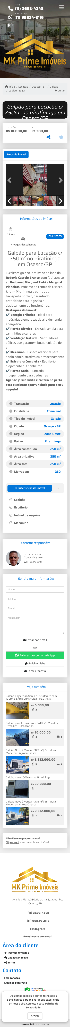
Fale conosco (12, 978)
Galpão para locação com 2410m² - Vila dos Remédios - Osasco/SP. (32, 724)
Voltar (61, 91)
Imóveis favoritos (18, 953)
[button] (10, 180)
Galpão (54, 87)
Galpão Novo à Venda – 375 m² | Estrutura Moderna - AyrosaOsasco (31, 751)
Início (11, 87)
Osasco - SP (39, 87)
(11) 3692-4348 (29, 8)
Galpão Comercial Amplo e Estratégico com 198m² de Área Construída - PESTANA (31, 697)
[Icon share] (10, 25)
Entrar (11, 963)
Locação (23, 87)
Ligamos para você (15, 983)
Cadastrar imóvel (17, 958)
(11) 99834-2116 (29, 17)
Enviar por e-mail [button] (36, 640)
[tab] (16, 154)
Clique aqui (12, 842)
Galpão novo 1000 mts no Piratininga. (28, 777)
